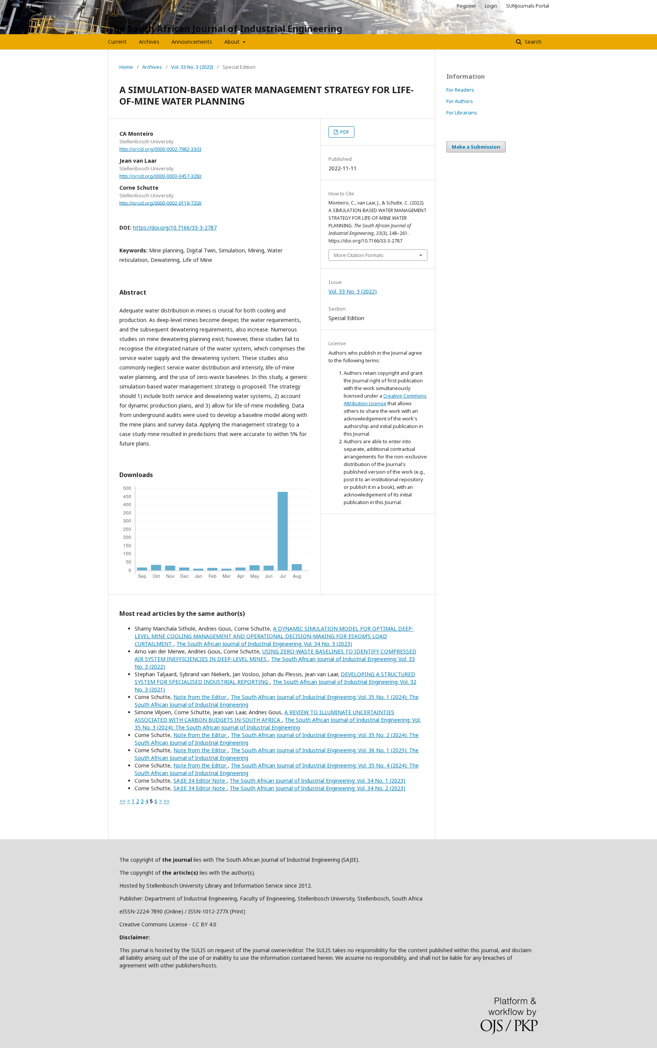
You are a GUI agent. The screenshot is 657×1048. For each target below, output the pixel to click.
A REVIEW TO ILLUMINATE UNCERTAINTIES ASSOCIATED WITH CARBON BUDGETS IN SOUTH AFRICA (264, 716)
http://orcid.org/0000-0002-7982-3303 (160, 149)
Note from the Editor (200, 697)
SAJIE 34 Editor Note (200, 780)
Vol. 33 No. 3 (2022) (192, 66)
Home (126, 66)
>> (166, 801)
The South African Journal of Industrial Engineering (225, 28)
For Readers (460, 89)
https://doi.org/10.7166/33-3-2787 (175, 227)
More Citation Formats (359, 255)
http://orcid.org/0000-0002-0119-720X (160, 203)
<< (122, 801)
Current (117, 41)
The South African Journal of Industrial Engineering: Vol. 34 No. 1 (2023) (317, 780)
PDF (344, 131)
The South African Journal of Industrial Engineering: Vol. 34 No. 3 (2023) (264, 643)
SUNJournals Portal (527, 5)
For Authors (459, 101)
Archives (149, 41)
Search (532, 41)
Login (491, 5)
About (232, 41)
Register (466, 5)
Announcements (191, 41)
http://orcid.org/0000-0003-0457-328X (160, 176)
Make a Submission (476, 146)
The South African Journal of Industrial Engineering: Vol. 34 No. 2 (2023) (317, 788)
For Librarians (461, 112)
